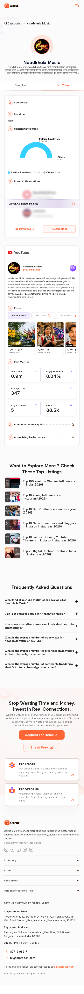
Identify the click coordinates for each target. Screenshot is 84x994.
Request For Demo (39, 735)
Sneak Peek (39, 747)
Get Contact (59, 228)
